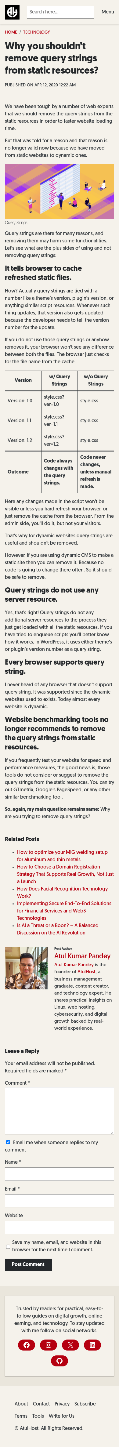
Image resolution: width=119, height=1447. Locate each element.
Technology (36, 32)
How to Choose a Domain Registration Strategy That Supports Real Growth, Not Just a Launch (65, 874)
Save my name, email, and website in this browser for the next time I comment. (56, 1246)
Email (12, 1189)
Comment (17, 1083)
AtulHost (87, 972)
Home (11, 32)
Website (14, 1215)
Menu (108, 12)
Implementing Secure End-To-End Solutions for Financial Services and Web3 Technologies (64, 911)
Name (13, 1162)
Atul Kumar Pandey (82, 956)
